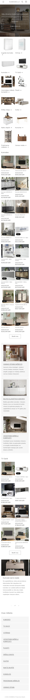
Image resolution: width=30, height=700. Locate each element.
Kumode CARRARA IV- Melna (6, 215)
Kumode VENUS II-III (20, 215)
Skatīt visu (15, 336)
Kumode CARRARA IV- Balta (6, 193)
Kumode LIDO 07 (5, 170)
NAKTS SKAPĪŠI (8, 667)
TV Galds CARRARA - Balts (21, 476)
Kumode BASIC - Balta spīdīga (20, 260)
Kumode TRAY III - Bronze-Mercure (7, 305)
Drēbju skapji (5, 110)
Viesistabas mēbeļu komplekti (7, 91)
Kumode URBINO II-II (6, 237)
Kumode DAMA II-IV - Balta (21, 237)
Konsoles (18, 127)
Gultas (17, 110)
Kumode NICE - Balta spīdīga (6, 260)
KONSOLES (7, 674)
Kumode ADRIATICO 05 (21, 192)
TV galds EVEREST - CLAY (7, 519)
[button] (3, 2)
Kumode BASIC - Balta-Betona (6, 282)
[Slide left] (11, 605)
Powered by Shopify (20, 697)
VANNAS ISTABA (8, 687)
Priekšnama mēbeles (5, 146)
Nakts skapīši (5, 127)
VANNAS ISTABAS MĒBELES (12, 364)
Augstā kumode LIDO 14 (21, 304)
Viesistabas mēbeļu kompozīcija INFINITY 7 (21, 520)
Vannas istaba (20, 145)
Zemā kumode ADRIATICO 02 (21, 543)
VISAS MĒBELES (15, 26)
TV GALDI (6, 626)
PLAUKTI (6, 648)
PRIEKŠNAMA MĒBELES (11, 681)
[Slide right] (18, 605)
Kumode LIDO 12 (5, 327)
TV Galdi (18, 72)
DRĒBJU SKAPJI (8, 654)
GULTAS (6, 661)
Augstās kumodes (7, 53)
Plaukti (17, 90)
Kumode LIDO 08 (19, 327)
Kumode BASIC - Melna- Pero (21, 282)
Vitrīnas (17, 53)
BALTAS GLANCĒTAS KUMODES (14, 399)
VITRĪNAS (6, 633)
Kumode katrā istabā (11, 578)
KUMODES (15, 21)
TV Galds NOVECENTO (20, 498)
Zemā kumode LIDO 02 (20, 170)
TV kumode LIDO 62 (6, 542)
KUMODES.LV (12, 697)
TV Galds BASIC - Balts (6, 498)
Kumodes (4, 72)
